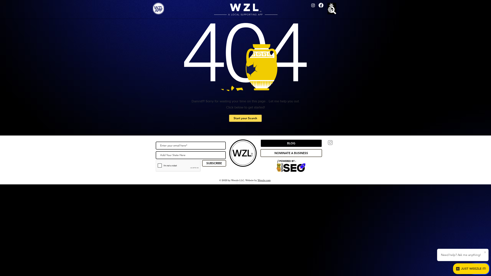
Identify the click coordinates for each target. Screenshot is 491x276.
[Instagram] (313, 5)
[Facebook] (321, 5)
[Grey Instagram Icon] (330, 142)
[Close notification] (485, 252)
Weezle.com (264, 180)
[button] (332, 9)
